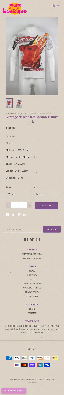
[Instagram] (38, 240)
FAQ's (32, 279)
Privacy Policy (32, 292)
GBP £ (31, 349)
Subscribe (52, 229)
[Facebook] (26, 240)
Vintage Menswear (32, 258)
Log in (32, 309)
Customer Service (32, 288)
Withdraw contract (14, 390)
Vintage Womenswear (32, 254)
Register (32, 313)
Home (9, 113)
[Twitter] (32, 240)
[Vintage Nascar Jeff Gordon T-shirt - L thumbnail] (9, 103)
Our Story (32, 275)
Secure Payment (32, 296)
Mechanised (32, 382)
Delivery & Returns (32, 284)
